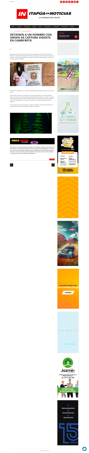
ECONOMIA (56, 26)
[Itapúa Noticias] (44, 22)
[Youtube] (66, 2)
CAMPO (34, 26)
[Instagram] (69, 2)
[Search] (77, 2)
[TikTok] (72, 2)
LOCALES (19, 26)
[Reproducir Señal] (76, 36)
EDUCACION (64, 26)
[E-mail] (74, 2)
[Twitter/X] (64, 2)
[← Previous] (11, 165)
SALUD (40, 26)
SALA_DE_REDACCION (26, 30)
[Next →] (53, 165)
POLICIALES (27, 26)
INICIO (12, 26)
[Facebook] (61, 2)
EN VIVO (72, 26)
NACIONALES (48, 26)
